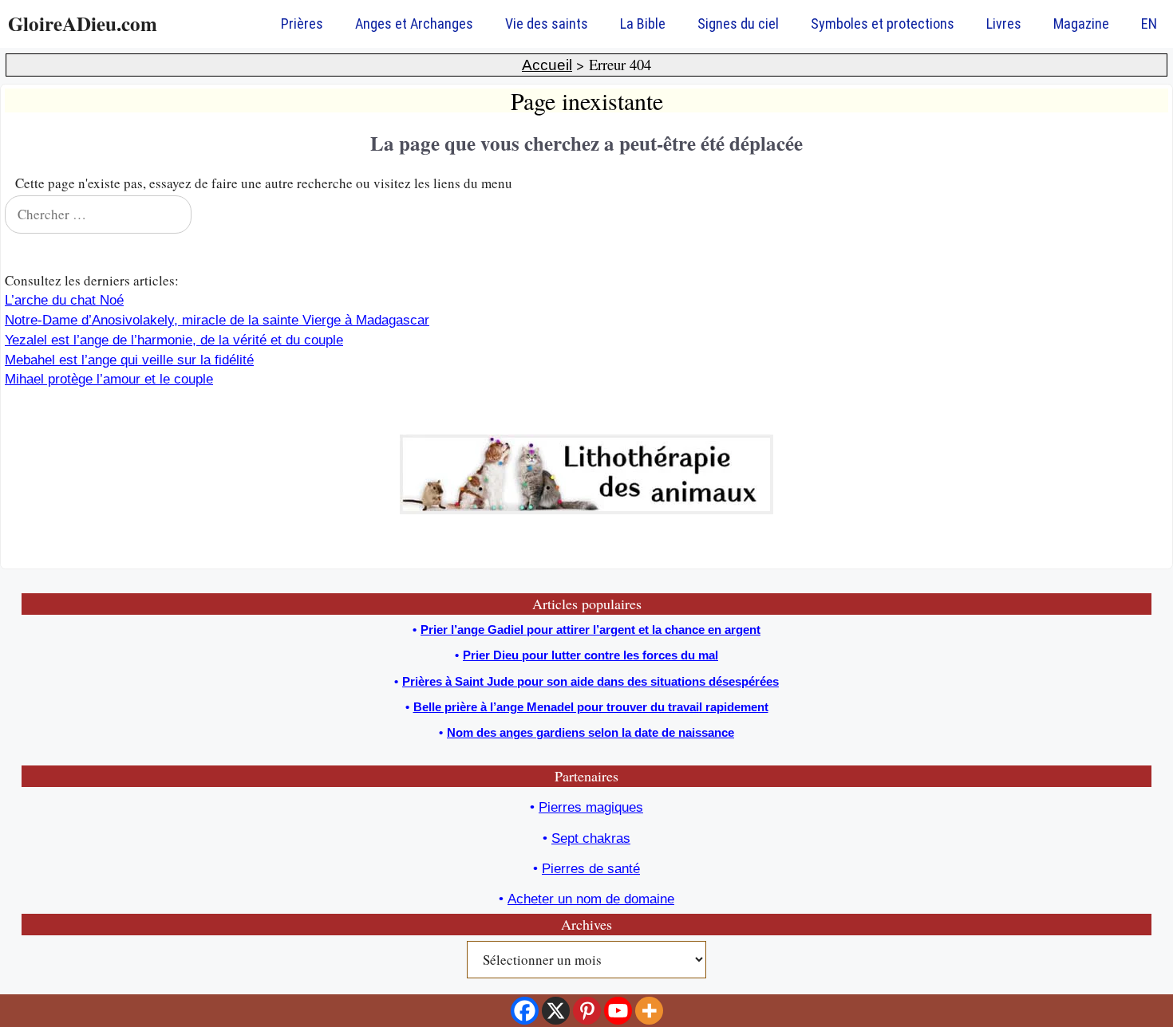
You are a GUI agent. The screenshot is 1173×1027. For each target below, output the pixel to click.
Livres (1003, 23)
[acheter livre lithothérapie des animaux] (586, 509)
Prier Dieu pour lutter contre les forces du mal (590, 655)
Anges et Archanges (414, 23)
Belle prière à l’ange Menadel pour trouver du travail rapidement (590, 707)
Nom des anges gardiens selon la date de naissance (590, 732)
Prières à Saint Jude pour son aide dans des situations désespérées (590, 681)
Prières (302, 23)
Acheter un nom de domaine (591, 899)
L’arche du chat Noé (64, 300)
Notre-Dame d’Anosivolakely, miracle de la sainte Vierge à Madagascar (217, 320)
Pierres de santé (591, 868)
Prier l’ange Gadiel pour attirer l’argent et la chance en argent (590, 629)
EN (1149, 23)
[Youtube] (618, 1011)
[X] (556, 1011)
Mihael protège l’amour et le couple (109, 379)
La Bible (642, 23)
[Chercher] (1146, 214)
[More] (649, 1011)
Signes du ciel (738, 23)
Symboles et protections (882, 23)
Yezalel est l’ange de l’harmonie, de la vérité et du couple (174, 340)
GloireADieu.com (82, 23)
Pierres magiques (591, 807)
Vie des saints (546, 23)
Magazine (1081, 23)
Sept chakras (590, 838)
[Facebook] (525, 1011)
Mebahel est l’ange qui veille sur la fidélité (129, 360)
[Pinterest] (587, 1011)
